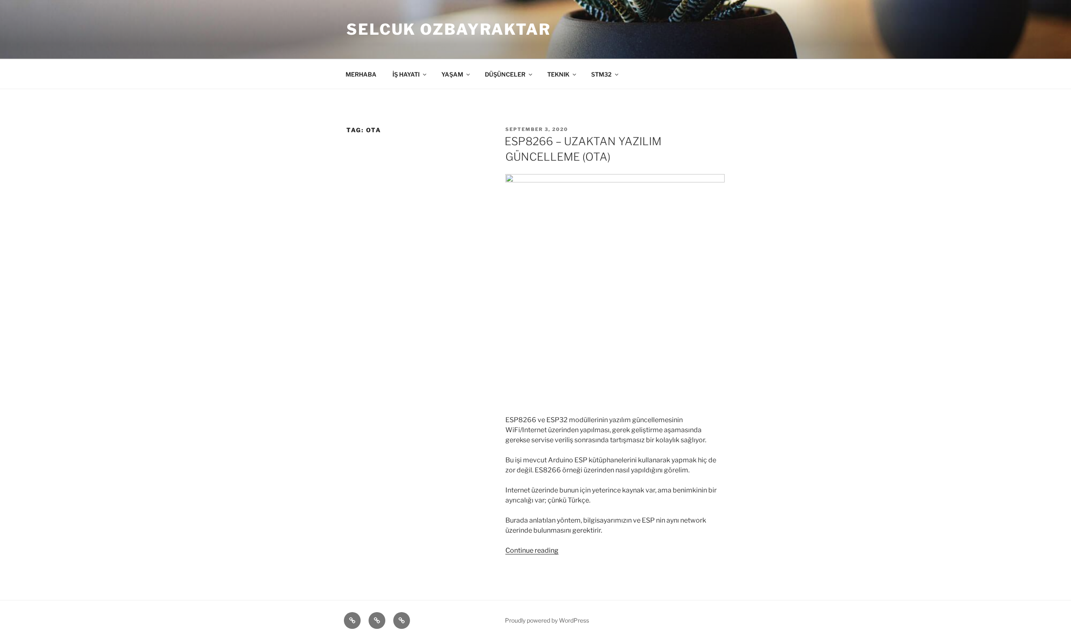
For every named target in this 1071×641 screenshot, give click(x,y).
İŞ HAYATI (406, 74)
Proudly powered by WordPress (547, 620)
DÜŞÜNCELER (505, 74)
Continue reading (532, 550)
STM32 (601, 74)
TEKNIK (558, 74)
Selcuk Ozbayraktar (448, 29)
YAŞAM (452, 74)
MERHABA (361, 74)
